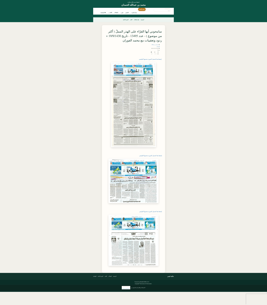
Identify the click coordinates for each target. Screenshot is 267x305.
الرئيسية (102, 12)
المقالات (116, 12)
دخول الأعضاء (142, 9)
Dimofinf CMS (143, 281)
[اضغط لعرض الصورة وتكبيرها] (133, 104)
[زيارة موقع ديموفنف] (126, 287)
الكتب (110, 12)
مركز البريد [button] (134, 12)
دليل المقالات (136, 19)
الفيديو (127, 12)
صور (122, 12)
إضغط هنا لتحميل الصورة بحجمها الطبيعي (150, 59)
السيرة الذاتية (125, 19)
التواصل (94, 276)
